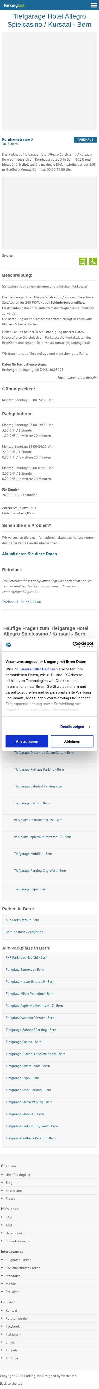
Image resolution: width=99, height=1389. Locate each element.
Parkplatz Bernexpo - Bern (25, 969)
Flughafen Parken (18, 1260)
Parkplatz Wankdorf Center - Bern (30, 1018)
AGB (9, 1225)
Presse (10, 1198)
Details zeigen (72, 727)
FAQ (9, 1217)
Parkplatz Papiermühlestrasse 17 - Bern (34, 1005)
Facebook (13, 1326)
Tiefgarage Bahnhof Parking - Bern (31, 1030)
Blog (9, 1182)
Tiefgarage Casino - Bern (24, 1042)
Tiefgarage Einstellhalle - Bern (28, 1066)
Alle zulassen (27, 741)
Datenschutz (15, 1233)
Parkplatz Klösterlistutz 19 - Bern (30, 981)
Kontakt (11, 1310)
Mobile (11, 1284)
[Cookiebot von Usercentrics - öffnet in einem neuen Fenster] (72, 645)
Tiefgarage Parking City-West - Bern (32, 1126)
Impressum (14, 1190)
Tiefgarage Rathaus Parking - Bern (31, 1138)
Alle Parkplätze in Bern (22, 920)
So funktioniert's (18, 1241)
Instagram (13, 1334)
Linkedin (12, 1342)
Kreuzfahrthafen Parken (23, 1268)
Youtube (12, 1358)
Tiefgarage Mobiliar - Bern (25, 1114)
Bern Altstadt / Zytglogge (24, 932)
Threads (12, 1350)
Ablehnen (72, 741)
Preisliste (12, 1292)
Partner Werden (17, 1318)
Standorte (13, 1276)
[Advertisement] (49, 213)
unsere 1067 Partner (37, 669)
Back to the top (11, 1383)
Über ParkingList (18, 1175)
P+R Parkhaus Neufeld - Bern (26, 957)
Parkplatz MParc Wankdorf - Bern (30, 993)
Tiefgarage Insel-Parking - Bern (28, 1090)
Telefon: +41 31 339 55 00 (21, 602)
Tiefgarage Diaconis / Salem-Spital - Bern (36, 1054)
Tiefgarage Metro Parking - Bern (29, 1102)
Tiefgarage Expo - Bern (22, 1078)
